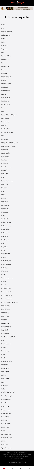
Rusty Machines (6, 434)
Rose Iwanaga (5, 351)
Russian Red (5, 427)
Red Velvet (4, 163)
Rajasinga (4, 73)
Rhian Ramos (5, 208)
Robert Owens (5, 306)
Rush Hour (4, 420)
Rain (2, 63)
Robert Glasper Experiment (9, 302)
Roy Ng (3, 375)
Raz (2, 136)
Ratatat (3, 108)
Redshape (4, 160)
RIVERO (3, 274)
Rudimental (4, 385)
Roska (3, 354)
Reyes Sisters (5, 205)
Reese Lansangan (6, 167)
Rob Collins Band (6, 295)
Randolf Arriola (5, 97)
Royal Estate (5, 368)
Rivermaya (4, 271)
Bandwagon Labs (12, 452)
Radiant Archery (6, 35)
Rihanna (3, 257)
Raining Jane (5, 66)
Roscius (3, 347)
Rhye (2, 215)
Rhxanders (4, 212)
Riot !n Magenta (6, 264)
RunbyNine (4, 403)
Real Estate (4, 149)
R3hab (3, 25)
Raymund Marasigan (7, 132)
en (12, 468)
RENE (3, 177)
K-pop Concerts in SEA (9, 454)
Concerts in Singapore (24, 454)
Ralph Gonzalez (6, 77)
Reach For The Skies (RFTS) (9, 142)
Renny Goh (4, 184)
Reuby (3, 191)
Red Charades (5, 153)
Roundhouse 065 (6, 361)
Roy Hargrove (5, 371)
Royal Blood (5, 365)
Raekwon (4, 42)
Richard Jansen (6, 226)
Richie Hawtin (5, 233)
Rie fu (3, 250)
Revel (3, 195)
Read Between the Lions (8, 146)
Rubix (3, 382)
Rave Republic (5, 122)
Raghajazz (4, 49)
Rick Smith (4, 236)
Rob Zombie (5, 323)
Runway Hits (5, 417)
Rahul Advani (5, 59)
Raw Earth (4, 125)
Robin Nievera (5, 309)
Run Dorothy (5, 406)
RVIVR (3, 441)
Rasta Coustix (5, 104)
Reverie (3, 198)
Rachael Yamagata (6, 31)
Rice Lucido (5, 219)
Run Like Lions (5, 410)
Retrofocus (4, 188)
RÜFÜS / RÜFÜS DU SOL (8, 392)
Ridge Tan (4, 247)
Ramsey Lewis (5, 90)
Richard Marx (5, 229)
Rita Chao (4, 267)
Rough (3, 358)
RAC (2, 28)
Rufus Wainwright (6, 396)
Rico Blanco (5, 240)
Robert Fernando (6, 299)
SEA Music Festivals (16, 458)
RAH (2, 52)
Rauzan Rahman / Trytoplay (9, 115)
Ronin (3, 340)
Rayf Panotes (5, 129)
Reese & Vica (5, 170)
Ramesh (3, 80)
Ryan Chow (4, 444)
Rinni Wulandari (6, 260)
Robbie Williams (6, 288)
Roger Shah (4, 330)
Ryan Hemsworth (6, 448)
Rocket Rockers (6, 326)
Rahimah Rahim (6, 56)
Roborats (4, 319)
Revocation (4, 201)
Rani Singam (5, 101)
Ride (2, 243)
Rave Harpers (5, 118)
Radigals (3, 38)
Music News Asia (10, 456)
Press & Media (23, 452)
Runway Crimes (6, 413)
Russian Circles (6, 424)
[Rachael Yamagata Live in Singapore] (17, 10)
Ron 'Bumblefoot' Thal (8, 337)
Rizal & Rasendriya (6, 278)
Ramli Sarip (4, 87)
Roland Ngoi (5, 333)
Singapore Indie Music (22, 456)
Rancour (3, 94)
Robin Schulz (5, 312)
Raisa (3, 70)
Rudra (3, 389)
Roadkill (3, 285)
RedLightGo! (5, 156)
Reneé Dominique (6, 181)
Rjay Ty (3, 281)
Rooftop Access (6, 344)
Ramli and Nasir (6, 83)
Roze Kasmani (5, 378)
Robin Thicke (5, 316)
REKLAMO (4, 174)
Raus (2, 111)
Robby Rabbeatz (6, 292)
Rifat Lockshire (5, 253)
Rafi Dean (4, 45)
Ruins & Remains (6, 399)
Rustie (3, 430)
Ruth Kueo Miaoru (6, 437)
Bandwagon (17, 2)
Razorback (4, 139)
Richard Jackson (6, 222)
